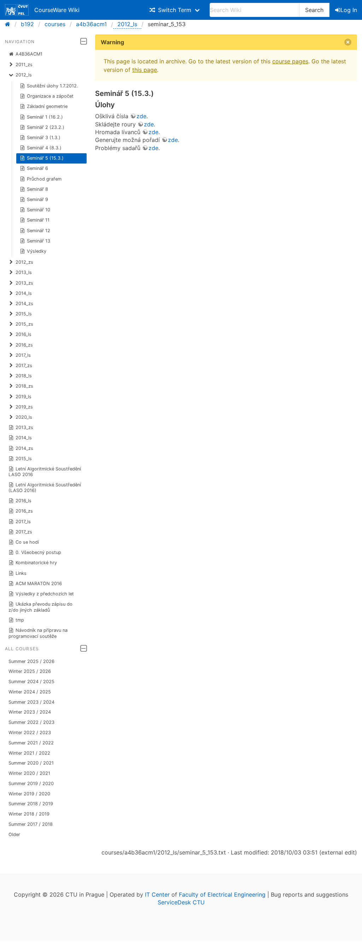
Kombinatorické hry (36, 562)
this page (144, 69)
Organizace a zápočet (50, 96)
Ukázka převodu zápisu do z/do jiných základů (40, 606)
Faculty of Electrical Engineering (222, 894)
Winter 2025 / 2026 (29, 671)
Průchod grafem (44, 179)
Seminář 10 (38, 209)
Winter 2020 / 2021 (29, 773)
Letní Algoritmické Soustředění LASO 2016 (44, 471)
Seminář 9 (37, 199)
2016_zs (24, 511)
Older (14, 834)
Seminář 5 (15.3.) (45, 158)
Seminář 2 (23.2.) (45, 127)
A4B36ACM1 (29, 54)
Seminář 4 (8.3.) (44, 147)
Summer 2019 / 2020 (31, 783)
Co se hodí (27, 542)
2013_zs (24, 427)
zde (141, 116)
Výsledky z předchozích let (45, 593)
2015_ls (24, 458)
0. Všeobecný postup (38, 552)
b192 (27, 24)
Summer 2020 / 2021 (31, 763)
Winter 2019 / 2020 (29, 793)
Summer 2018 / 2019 (30, 803)
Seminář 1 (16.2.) (45, 117)
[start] (9, 24)
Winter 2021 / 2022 (29, 753)
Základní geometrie (47, 106)
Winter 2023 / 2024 (29, 712)
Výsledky (36, 251)
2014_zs (24, 448)
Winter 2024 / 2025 (29, 691)
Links (21, 573)
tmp (20, 620)
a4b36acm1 (91, 24)
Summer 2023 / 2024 (31, 702)
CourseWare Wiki (57, 9)
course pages (290, 61)
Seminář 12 (38, 230)
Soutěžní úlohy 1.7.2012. (52, 85)
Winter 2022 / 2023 (29, 732)
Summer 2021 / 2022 (31, 742)
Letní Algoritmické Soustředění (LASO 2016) (44, 487)
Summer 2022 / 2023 (31, 722)
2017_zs (24, 531)
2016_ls (23, 500)
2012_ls (127, 24)
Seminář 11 (38, 220)
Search (314, 9)
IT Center (157, 894)
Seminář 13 (38, 241)
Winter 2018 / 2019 (28, 814)
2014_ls (24, 437)
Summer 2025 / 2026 (31, 661)
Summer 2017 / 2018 (30, 824)
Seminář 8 (37, 189)
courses (55, 24)
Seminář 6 (37, 168)
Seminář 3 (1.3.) (43, 137)
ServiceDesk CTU (181, 902)
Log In (348, 9)
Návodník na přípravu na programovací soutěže (38, 633)
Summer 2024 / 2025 (31, 681)
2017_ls (23, 521)
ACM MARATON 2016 (39, 583)
